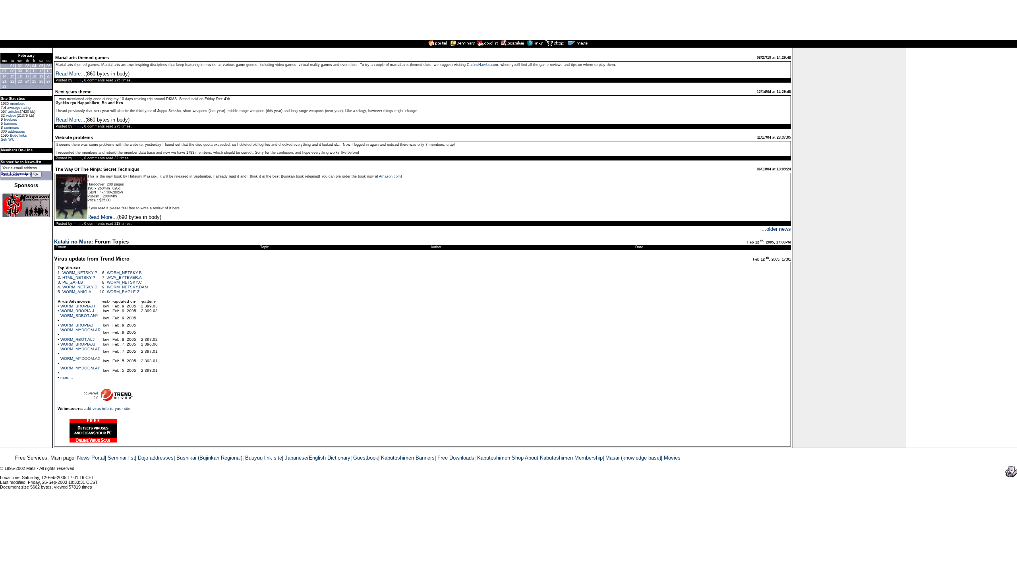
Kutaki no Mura (72, 242)
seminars (11, 127)
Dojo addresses (156, 458)
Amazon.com (390, 176)
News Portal (91, 458)
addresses (16, 131)
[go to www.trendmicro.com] (149, 318)
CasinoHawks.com (482, 65)
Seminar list (121, 458)
